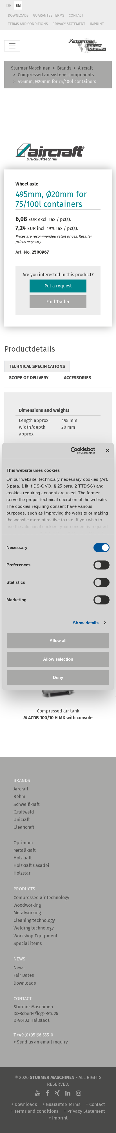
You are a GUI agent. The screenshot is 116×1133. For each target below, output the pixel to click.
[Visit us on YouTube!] (37, 1093)
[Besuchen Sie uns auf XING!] (57, 1093)
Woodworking (27, 905)
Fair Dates (24, 975)
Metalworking (27, 912)
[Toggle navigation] (12, 46)
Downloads (18, 15)
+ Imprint (58, 1118)
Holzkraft (23, 858)
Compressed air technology (41, 897)
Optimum (23, 842)
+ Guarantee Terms (61, 1104)
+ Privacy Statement (84, 1111)
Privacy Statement (68, 24)
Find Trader (58, 301)
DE (9, 5)
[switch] (101, 564)
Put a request (58, 286)
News (19, 967)
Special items (28, 943)
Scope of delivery (29, 377)
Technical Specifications (37, 366)
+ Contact (95, 1104)
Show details (86, 622)
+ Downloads (24, 1104)
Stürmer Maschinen (30, 68)
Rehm (19, 796)
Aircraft (85, 68)
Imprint (97, 24)
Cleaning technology (34, 920)
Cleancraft (24, 827)
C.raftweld (24, 812)
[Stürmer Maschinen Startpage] (87, 46)
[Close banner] (108, 451)
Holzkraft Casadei (31, 865)
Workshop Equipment (35, 935)
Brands (64, 68)
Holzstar (22, 873)
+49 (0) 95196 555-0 (35, 1035)
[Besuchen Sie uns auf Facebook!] (47, 1093)
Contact (76, 15)
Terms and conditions (28, 24)
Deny (58, 677)
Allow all (58, 640)
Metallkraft (25, 850)
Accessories (77, 377)
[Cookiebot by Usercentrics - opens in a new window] (71, 450)
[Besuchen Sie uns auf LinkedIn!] (68, 1093)
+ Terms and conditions (34, 1111)
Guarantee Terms (48, 15)
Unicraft (22, 819)
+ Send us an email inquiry (41, 1042)
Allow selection (58, 659)
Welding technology (34, 928)
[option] (58, 702)
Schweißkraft (27, 804)
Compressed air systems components (56, 74)
